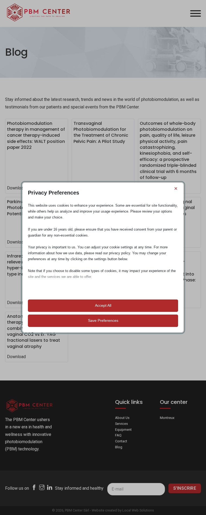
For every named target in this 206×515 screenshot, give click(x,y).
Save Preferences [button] (103, 320)
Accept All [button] (103, 305)
